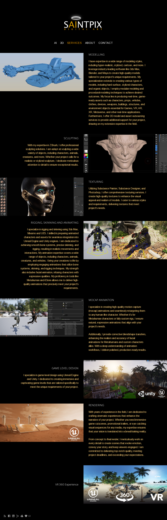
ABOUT (90, 42)
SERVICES (74, 42)
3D (62, 42)
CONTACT (106, 42)
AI (55, 42)
